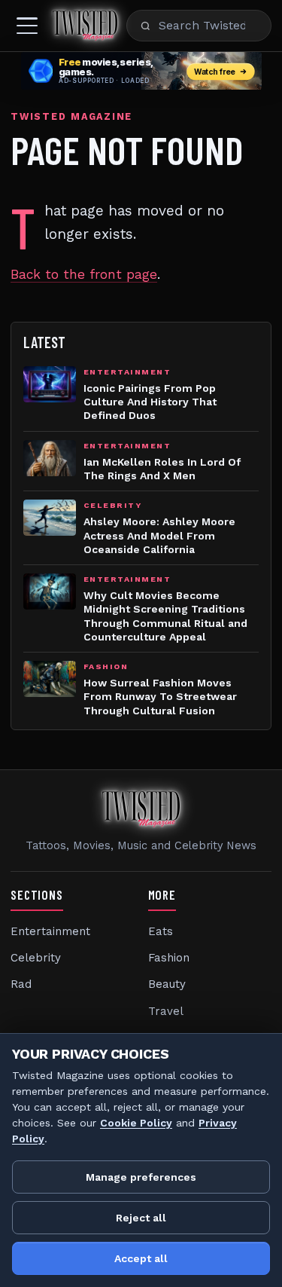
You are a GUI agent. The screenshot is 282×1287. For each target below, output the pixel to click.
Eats (160, 931)
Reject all (141, 1218)
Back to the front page (84, 274)
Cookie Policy (136, 1123)
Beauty (167, 984)
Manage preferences (141, 1177)
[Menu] (27, 26)
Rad (21, 984)
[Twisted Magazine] (85, 26)
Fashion (169, 957)
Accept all (141, 1258)
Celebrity (36, 957)
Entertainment (50, 931)
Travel (165, 1011)
